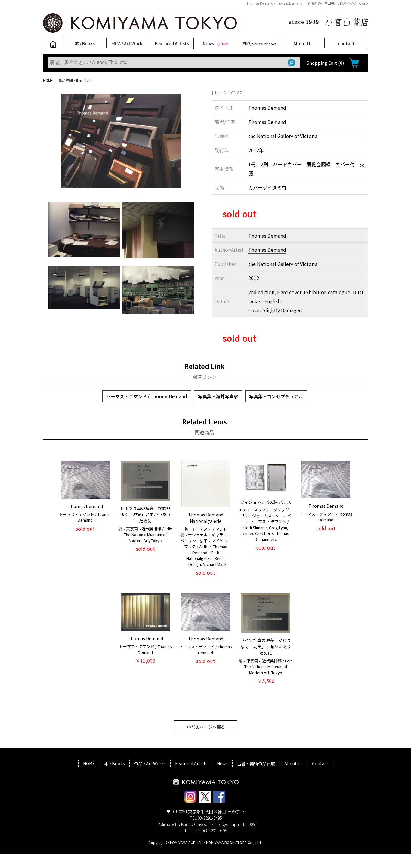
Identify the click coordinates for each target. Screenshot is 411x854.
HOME (48, 80)
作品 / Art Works (128, 43)
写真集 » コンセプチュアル (276, 396)
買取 (259, 43)
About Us (302, 43)
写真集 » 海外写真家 (218, 396)
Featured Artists (172, 43)
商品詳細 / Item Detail (76, 80)
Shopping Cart (325, 63)
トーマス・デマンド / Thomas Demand (146, 396)
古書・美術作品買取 (256, 763)
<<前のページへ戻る (205, 727)
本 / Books (85, 43)
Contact (320, 763)
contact (346, 43)
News (215, 43)
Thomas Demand (267, 249)
